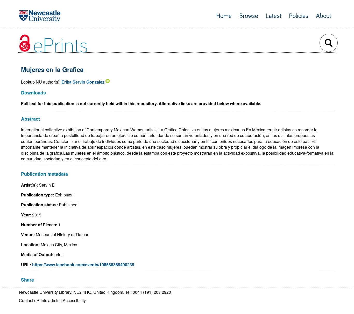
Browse (248, 16)
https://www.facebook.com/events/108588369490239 (83, 265)
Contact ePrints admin (39, 300)
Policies (298, 16)
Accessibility (74, 300)
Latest (273, 16)
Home (224, 16)
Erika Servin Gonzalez (82, 82)
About (323, 16)
